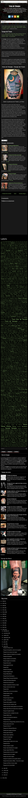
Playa (23, 399)
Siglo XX (13, 415)
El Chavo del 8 (12, 304)
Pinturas (12, 397)
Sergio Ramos (25, 414)
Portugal (2, 401)
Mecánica (16, 372)
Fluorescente (3, 319)
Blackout (2, 263)
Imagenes (24, 340)
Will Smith (5, 445)
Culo (19, 292)
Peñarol (14, 393)
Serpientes (6, 415)
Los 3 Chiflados (9, 361)
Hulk (9, 340)
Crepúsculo (5, 289)
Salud (12, 411)
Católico (17, 275)
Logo (22, 360)
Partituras (15, 390)
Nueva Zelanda (7, 385)
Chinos (11, 280)
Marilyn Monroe (18, 369)
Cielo (4, 281)
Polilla (14, 400)
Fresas (10, 324)
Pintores (8, 397)
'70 (1, 241)
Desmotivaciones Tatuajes (21, 295)
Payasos (9, 392)
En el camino (9, 309)
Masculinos (24, 371)
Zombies (22, 446)
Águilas (23, 244)
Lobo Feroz (16, 360)
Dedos (12, 294)
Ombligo (6, 386)
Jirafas (19, 348)
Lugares (2, 364)
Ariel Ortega (7, 253)
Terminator (2, 432)
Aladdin (8, 245)
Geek (26, 326)
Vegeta (25, 439)
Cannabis (9, 271)
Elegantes (20, 308)
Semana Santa (13, 414)
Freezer (7, 324)
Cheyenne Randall (21, 277)
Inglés (6, 342)
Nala (20, 380)
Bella (16, 260)
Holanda (8, 337)
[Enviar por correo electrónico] (2, 140)
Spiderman (3, 419)
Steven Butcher (10, 420)
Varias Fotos (18, 439)
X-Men (6, 446)
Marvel (4, 371)
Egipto (7, 304)
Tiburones (19, 433)
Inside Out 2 (20, 342)
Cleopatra (14, 282)
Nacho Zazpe (13, 380)
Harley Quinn (6, 333)
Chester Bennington (13, 277)
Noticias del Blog (23, 384)
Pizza (13, 399)
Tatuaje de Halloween (12, 499)
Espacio (21, 311)
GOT (17, 329)
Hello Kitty (10, 334)
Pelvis (9, 393)
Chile (26, 278)
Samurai (2, 412)
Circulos (26, 281)
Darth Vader (15, 293)
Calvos (2, 270)
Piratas (21, 397)
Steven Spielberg (16, 420)
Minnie (11, 376)
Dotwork (17, 302)
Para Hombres (22, 389)
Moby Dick (23, 376)
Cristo (2, 290)
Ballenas (8, 258)
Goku (8, 329)
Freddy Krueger (24, 322)
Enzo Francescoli (24, 309)
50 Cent (3, 243)
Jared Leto (10, 347)
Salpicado (9, 411)
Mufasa (7, 379)
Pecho (21, 392)
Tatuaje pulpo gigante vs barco (9, 702)
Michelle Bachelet (11, 375)
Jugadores (12, 351)
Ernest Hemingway (8, 311)
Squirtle (6, 419)
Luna (12, 27)
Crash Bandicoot (24, 288)
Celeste (2, 276)
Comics (17, 285)
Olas (26, 385)
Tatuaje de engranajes (7, 737)
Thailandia (14, 432)
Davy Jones (20, 293)
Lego (18, 356)
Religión (13, 406)
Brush (8, 267)
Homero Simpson (14, 338)
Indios (14, 341)
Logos (24, 360)
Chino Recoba (8, 280)
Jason (13, 347)
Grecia (26, 329)
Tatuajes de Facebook (22, 428)
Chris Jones (19, 280)
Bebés (5, 260)
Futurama (5, 325)
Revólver (2, 407)
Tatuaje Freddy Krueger (8, 671)
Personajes (3, 395)
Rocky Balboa (17, 409)
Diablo (8, 298)
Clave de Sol (6, 282)
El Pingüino (12, 307)
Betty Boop (7, 262)
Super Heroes (8, 423)
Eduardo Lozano (21, 303)
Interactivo (5, 345)
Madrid (8, 365)
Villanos (14, 442)
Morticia (24, 378)
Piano (26, 395)
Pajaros (19, 388)
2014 (8, 241)
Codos (7, 283)
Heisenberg (2, 334)
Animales (8, 250)
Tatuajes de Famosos (5, 429)
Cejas (22, 275)
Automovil (17, 255)
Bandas (16, 258)
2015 (10, 241)
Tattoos (14, 426)
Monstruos (13, 378)
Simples (5, 416)
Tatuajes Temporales (14, 429)
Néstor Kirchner (24, 381)
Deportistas (8, 295)
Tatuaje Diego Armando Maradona (10, 678)
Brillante (25, 266)
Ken (26, 351)
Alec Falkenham (24, 245)
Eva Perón (2, 315)
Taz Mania (23, 429)
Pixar (11, 399)
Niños (5, 384)
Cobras (20, 282)
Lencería (20, 356)
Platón (20, 399)
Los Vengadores (22, 362)
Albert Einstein (15, 245)
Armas (15, 253)
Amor (16, 248)
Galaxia (9, 325)
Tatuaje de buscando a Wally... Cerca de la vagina (13, 760)
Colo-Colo (23, 283)
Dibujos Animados (22, 298)
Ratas (11, 404)
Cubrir (17, 290)
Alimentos (3, 248)
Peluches (6, 393)
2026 (25, 241)
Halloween (15, 332)
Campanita (19, 270)
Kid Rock (5, 352)
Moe (4, 378)
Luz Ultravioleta (15, 364)
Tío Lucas (4, 434)
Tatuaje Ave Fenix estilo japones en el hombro (13, 706)
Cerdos (9, 276)
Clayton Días (11, 282)
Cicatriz (26, 280)
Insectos (15, 342)
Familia (20, 315)
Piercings (7, 396)
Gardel (10, 326)
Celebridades (25, 275)
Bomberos (20, 264)
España (12, 312)
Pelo (1, 393)
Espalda (3, 312)
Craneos (20, 288)
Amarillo (9, 248)
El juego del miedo (22, 306)
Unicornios (3, 438)
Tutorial (15, 437)
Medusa (20, 372)
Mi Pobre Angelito (24, 374)
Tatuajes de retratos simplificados (14, 507)
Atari (26, 254)
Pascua (18, 390)
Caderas (17, 268)
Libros (9, 359)
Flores (25, 318)
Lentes (6, 357)
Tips (7, 434)
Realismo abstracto (9, 405)
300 (26, 241)
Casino (2, 275)
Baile (5, 258)
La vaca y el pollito (20, 355)
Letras (17, 357)
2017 (14, 241)
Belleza (19, 260)
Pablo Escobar (3, 388)
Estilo (17, 313)
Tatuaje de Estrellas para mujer (14, 154)
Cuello (20, 290)
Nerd (20, 381)
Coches (23, 282)
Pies (14, 396)
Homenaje (9, 338)
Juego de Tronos (6, 351)
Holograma (16, 337)
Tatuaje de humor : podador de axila (10, 713)
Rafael (2, 404)
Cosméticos (7, 288)
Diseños (7, 301)
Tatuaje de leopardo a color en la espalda (12, 650)
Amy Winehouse (20, 248)
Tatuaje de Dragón (12, 173)
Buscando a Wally (22, 267)
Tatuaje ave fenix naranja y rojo (9, 704)
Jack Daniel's (9, 346)
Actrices (7, 244)
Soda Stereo (7, 417)
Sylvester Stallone (18, 423)
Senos (17, 414)
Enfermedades (18, 309)
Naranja (5, 381)
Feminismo (19, 316)
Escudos (18, 311)
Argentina (3, 253)
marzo (5, 770)
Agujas (26, 244)
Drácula (20, 302)
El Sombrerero (7, 308)
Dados (11, 293)
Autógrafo (12, 255)
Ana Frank (25, 248)
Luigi (5, 364)
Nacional (17, 380)
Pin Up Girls (21, 396)
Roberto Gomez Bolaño (5, 409)
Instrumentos (3, 343)
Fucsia (23, 324)
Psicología (9, 402)
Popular (3, 451)
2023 (21, 241)
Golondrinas (12, 329)
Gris (4, 330)
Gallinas (22, 325)
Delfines (15, 294)
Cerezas (14, 276)
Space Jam (25, 417)
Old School (3, 386)
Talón (26, 423)
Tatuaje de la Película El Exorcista (15, 183)
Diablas (5, 298)
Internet (8, 345)
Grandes (23, 329)
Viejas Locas (8, 442)
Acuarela (10, 244)
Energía (13, 309)
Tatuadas (19, 426)
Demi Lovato (20, 294)
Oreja (15, 386)
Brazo (9, 26)
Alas (11, 245)
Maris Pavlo (10, 370)
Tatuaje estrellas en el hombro (9, 658)
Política (16, 400)
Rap (9, 404)
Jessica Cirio (9, 348)
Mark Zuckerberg (15, 370)
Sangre (11, 412)
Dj (20, 301)
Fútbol (2, 325)
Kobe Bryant (15, 352)
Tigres (23, 433)
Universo (12, 438)
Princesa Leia (24, 401)
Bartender (17, 259)
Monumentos (18, 378)
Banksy (23, 258)
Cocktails (2, 283)
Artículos (8, 254)
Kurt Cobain (25, 352)
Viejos (11, 442)
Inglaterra (3, 342)
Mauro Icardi (10, 372)
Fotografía (2, 321)
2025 (3, 603)
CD (20, 275)
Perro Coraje (22, 393)
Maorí (2, 367)
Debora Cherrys (7, 294)
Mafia (20, 365)
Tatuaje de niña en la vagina (9, 754)
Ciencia (7, 281)
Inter (23, 343)
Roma (2, 410)
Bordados (25, 264)
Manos (25, 366)
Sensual (20, 414)
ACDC (1, 244)
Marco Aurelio (3, 369)
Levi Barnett (25, 357)
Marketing (20, 370)
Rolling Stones (24, 409)
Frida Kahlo (14, 324)
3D (1, 243)
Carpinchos (25, 272)
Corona (25, 287)
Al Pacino (4, 245)
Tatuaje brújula (6, 695)
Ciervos (15, 281)
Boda (11, 264)
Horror (19, 338)
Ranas (7, 404)
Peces (18, 392)
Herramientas (3, 336)
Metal (8, 374)
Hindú (15, 336)
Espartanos (17, 312)
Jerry (6, 348)
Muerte (4, 379)
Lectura (15, 356)
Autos (20, 255)
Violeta (24, 442)
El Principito (16, 307)
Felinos (8, 316)
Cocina (26, 282)
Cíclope (2, 281)
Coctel (5, 283)
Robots (10, 409)
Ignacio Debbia (16, 340)
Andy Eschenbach (20, 249)
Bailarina (2, 258)
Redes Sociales (3, 406)
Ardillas (26, 252)
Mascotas (20, 371)
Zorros (25, 446)
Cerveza (17, 276)
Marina (23, 369)
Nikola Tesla (24, 383)
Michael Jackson (4, 375)
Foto (15, 26)
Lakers (8, 356)
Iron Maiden (20, 345)
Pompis (20, 400)
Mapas (4, 367)
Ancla (16, 249)
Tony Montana (19, 434)
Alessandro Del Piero (4, 246)
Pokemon (10, 400)
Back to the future (23, 257)
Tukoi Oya (12, 437)
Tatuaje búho (6, 689)
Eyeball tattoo (11, 315)
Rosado (10, 410)
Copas (17, 287)
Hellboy (6, 334)
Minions (8, 376)
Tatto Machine (19, 424)
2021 (3, 612)
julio (4, 642)
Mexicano (15, 374)
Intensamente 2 (19, 343)
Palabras (22, 388)
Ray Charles (22, 404)
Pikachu (16, 396)
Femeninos (13, 316)
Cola (9, 284)
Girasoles (23, 328)
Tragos (16, 436)
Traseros (23, 436)
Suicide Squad (18, 421)
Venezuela (2, 441)
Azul (19, 257)
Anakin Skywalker (4, 249)
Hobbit (6, 337)
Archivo (16, 451)
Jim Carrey (16, 348)
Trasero (19, 436)
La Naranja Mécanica (8, 355)
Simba (22, 415)
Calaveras (21, 268)
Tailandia (23, 423)
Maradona (20, 367)
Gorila (15, 329)
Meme (26, 372)
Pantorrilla (3, 389)
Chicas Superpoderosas (20, 278)
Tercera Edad (25, 431)
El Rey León (21, 307)
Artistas (12, 254)
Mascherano (16, 371)
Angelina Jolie (3, 250)
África (13, 244)
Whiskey (25, 443)
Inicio (3, 26)
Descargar (13, 295)
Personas (8, 395)
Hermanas (21, 334)
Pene (12, 393)
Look (26, 360)
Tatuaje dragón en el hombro (9, 660)
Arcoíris (23, 252)
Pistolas (5, 399)
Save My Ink (23, 412)
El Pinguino (7, 307)
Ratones (18, 404)
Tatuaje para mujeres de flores (9, 730)
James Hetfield (24, 346)
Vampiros (13, 439)
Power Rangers (10, 401)
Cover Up (15, 288)
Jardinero (7, 347)
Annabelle (15, 250)
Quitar (26, 402)
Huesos (24, 338)
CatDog (14, 275)
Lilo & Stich (17, 359)
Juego (2, 351)
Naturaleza (13, 381)
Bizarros (21, 262)
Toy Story (13, 436)
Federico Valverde (4, 316)
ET (26, 313)
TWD (18, 437)
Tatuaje (24, 27)
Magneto (22, 365)
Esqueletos (21, 312)
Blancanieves (6, 263)
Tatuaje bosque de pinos (8, 697)
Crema (2, 289)
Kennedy (2, 352)
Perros (26, 393)
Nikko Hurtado (19, 383)
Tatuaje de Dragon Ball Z (13, 145)
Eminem (5, 309)
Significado (17, 415)
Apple (13, 252)
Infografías (20, 341)
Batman (2, 260)
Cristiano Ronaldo (14, 289)
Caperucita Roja (20, 271)
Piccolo (2, 396)
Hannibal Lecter (20, 332)
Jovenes (26, 350)
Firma (14, 317)
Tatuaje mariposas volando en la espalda (12, 654)
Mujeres (18, 379)
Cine (23, 281)
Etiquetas (10, 451)
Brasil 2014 (13, 266)
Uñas (16, 438)
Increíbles (2, 341)
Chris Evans (15, 280)
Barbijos (2, 259)
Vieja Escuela (3, 442)
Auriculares (9, 255)
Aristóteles (12, 253)
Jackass (18, 346)
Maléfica (25, 365)
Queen (24, 402)
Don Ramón (9, 302)
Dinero (2, 299)
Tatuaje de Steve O (7, 726)
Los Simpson (16, 362)
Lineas (21, 359)
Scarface (2, 414)
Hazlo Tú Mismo (21, 333)
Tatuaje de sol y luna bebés (9, 765)
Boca (9, 264)
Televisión (12, 431)
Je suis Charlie (24, 347)
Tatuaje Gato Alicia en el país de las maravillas (13, 708)
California (25, 268)
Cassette (7, 275)
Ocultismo (19, 385)
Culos (21, 292)
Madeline (20, 364)
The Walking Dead (11, 433)
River (26, 407)
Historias (2, 337)
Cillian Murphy (19, 281)
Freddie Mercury (18, 322)
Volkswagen (8, 443)
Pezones (23, 395)
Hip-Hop (19, 336)
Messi (5, 374)
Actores (4, 244)
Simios (2, 416)
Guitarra (14, 330)
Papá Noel (13, 389)
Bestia (4, 262)
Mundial (21, 379)
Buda (10, 267)
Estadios (25, 312)
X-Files (3, 446)
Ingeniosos (25, 341)
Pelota (3, 393)
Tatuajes (4, 28)
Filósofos (11, 317)
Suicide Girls (12, 421)
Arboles (19, 252)
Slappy (23, 416)
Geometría (9, 328)
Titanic (7, 28)
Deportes (2, 295)
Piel (4, 396)
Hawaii (16, 333)
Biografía (17, 262)
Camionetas (15, 270)
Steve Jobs (2, 420)
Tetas (8, 432)
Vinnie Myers (18, 442)
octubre (5, 635)
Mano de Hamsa (21, 366)
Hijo (9, 336)
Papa (8, 389)
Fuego (26, 324)
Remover (19, 406)
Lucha (26, 362)
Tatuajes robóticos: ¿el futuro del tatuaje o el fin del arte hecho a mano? (17, 491)
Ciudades (2, 282)
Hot (22, 338)
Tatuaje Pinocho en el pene (13, 523)
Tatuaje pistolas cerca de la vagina (10, 752)
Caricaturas (10, 272)
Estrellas (20, 313)
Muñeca (25, 379)
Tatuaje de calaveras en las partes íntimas (12, 758)
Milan (19, 375)
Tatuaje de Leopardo (7, 656)
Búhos (17, 267)
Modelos (2, 378)
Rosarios (13, 410)
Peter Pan (17, 395)
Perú (11, 395)
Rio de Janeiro (18, 407)
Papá (10, 389)
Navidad (17, 381)
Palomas (25, 388)
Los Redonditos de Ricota (8, 362)
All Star (6, 248)
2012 (3, 778)
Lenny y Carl (3, 357)
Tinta (2, 434)
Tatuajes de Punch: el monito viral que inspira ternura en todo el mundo (17, 549)
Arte (26, 253)
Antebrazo (20, 250)
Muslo (9, 380)
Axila (10, 257)
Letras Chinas (20, 357)
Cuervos (12, 292)
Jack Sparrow (13, 346)
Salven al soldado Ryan (23, 411)
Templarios (20, 431)
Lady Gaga (5, 356)
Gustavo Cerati (24, 330)
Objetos (11, 385)
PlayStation (3, 400)
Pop (23, 400)
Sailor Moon (5, 411)
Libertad (6, 359)
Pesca (14, 395)
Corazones (21, 287)
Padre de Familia (14, 388)
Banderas (20, 258)
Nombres (11, 384)
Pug (12, 402)
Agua (21, 244)
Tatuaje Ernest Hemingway (8, 676)
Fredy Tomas (3, 324)
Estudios (24, 313)
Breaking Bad (21, 266)
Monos (9, 378)
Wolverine (14, 445)
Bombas (17, 264)
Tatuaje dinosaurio (7, 663)
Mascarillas (11, 371)
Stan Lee (10, 419)
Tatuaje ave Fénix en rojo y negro (10, 763)
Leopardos (13, 357)
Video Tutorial (16, 441)
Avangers (23, 255)
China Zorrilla (3, 280)
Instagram (25, 342)
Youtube (15, 446)
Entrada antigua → (23, 193)
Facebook (16, 315)
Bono (23, 264)
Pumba (17, 402)
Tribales (2, 437)
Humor (12, 340)
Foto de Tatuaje (19, 26)
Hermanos (25, 334)
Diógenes (9, 299)
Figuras (6, 317)
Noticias (18, 384)
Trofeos (6, 437)
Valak (10, 439)
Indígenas (6, 341)
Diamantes (12, 298)
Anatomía (9, 249)
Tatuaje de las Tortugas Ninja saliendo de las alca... (14, 721)
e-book (17, 303)
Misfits (14, 376)
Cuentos (23, 290)
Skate (16, 416)
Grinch (2, 330)
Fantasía (23, 315)
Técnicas (2, 431)
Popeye (25, 400)
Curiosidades (3, 293)
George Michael (14, 328)
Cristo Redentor (5, 290)
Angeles (25, 249)
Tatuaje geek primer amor (8, 724)
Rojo (21, 409)
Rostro (19, 410)
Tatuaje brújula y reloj (7, 693)
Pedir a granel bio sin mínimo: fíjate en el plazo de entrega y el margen (16, 539)
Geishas (2, 328)
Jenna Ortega (3, 348)
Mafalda (17, 365)
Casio (4, 275)
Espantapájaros (8, 312)
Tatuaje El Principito (7, 669)
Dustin (14, 303)
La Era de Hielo (16, 354)
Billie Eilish (14, 262)
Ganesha (7, 326)
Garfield (13, 326)
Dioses (16, 299)
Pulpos (14, 402)
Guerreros (10, 330)
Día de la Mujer (17, 297)
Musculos (2, 380)
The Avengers (18, 432)
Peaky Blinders (14, 392)
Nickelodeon (9, 383)
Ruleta (22, 410)
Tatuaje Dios (6, 667)
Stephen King (25, 419)
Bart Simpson (13, 259)
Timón (26, 433)
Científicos (11, 281)
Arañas (16, 252)
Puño (21, 402)
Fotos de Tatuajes (14, 6)
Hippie (22, 336)
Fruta (17, 324)
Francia (26, 321)
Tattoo (15, 27)
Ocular (16, 385)
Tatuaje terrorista (6, 719)
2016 (12, 241)
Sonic (16, 417)
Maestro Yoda (12, 365)
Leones (9, 357)
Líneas (24, 359)
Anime (12, 250)
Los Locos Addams (22, 361)
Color (12, 26)
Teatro (26, 429)
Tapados (13, 424)
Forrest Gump (9, 319)
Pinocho (5, 397)
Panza (6, 389)
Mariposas (5, 370)
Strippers (5, 421)
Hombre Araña (21, 337)
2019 (16, 241)
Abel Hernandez (18, 243)
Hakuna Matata (10, 332)
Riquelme (23, 407)
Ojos (24, 385)
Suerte (8, 421)
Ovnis (26, 386)
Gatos (16, 326)
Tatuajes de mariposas (12, 475)
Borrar (2, 266)
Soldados (13, 417)
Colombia (4, 285)
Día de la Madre (11, 297)
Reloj (16, 406)
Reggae (9, 406)
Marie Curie (8, 369)
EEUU (4, 304)
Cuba (11, 290)
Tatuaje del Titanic (7, 31)
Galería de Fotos (15, 325)
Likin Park (13, 359)
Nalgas (23, 380)
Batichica (25, 259)
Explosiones (7, 315)
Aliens (26, 246)
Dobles (2, 302)
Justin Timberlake (18, 351)
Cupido (26, 292)
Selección (8, 414)
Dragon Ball (24, 302)
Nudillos (2, 385)
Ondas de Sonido (11, 386)
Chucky (23, 280)
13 (2, 241)
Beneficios (25, 260)
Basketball (22, 259)
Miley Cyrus (22, 375)
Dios (12, 299)
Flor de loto (21, 317)
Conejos (5, 287)
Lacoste (2, 356)
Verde (12, 441)
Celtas (7, 276)
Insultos (7, 343)
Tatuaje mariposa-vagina (8, 745)
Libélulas (2, 359)
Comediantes (13, 285)
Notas (15, 384)
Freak (14, 322)
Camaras (5, 270)
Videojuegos (21, 441)
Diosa (14, 299)
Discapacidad (20, 299)
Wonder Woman (19, 445)
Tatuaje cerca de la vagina (8, 756)
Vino (21, 442)
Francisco (2, 322)
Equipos (2, 311)
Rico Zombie (10, 407)
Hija (7, 336)
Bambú (13, 258)
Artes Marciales (3, 254)
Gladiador (2, 329)
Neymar (5, 383)
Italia (2, 346)
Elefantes (17, 308)
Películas (25, 392)
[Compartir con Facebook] (6, 140)
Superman (13, 423)
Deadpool (2, 294)
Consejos (8, 287)
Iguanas (20, 340)
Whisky (2, 445)
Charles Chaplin (22, 276)
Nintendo (2, 384)
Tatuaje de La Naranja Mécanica (10, 728)
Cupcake (23, 292)
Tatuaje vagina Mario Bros (8, 750)
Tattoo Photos (19, 27)
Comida (20, 285)
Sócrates (2, 417)
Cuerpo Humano (7, 292)
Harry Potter (11, 333)
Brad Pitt (7, 266)
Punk (19, 402)
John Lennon (6, 350)
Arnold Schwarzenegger (21, 253)
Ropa (8, 410)
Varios (22, 440)
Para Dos (17, 389)
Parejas (10, 391)
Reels (7, 406)
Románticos (5, 410)
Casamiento (25, 273)
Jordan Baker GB (17, 350)
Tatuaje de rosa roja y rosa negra (10, 652)
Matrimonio (3, 372)
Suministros (23, 421)
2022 (18, 241)
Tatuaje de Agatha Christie (8, 711)
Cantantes (14, 271)
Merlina (2, 374)
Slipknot (25, 416)
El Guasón (17, 306)
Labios (26, 355)
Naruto (9, 381)
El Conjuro (24, 304)
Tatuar (20, 429)
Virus (4, 443)
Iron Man (24, 345)
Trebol (26, 436)
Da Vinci (7, 293)
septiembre (6, 637)
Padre (10, 388)
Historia (25, 336)
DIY (19, 301)
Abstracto (22, 243)
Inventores (13, 345)
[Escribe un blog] (3, 140)
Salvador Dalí (16, 411)
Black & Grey (25, 262)
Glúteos (5, 329)
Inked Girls (11, 342)
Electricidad (12, 308)
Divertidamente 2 (15, 301)
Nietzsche (14, 383)
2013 (6, 241)
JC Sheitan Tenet (19, 347)
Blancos (20, 263)
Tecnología (7, 431)
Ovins (24, 386)
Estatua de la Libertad (11, 313)
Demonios (25, 294)
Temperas (16, 431)
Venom (6, 441)
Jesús (13, 349)
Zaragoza (18, 446)
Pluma (6, 400)
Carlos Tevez (21, 272)
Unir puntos (8, 438)
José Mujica (22, 350)
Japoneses (3, 347)
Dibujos (16, 298)
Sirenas (8, 416)
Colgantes (17, 283)
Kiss (11, 352)
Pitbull (8, 399)
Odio (22, 385)
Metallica (11, 374)
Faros (26, 315)
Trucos (9, 437)
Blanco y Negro (14, 263)
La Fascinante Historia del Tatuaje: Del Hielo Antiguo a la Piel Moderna (17, 515)
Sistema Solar (12, 416)
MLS (20, 376)
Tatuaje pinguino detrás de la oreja (10, 741)
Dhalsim (6, 297)
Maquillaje (8, 367)
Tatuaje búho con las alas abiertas (10, 691)
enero (5, 774)
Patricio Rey (22, 390)
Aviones (7, 257)
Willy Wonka (9, 445)
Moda (26, 376)
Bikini (10, 262)
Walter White (18, 443)
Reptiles (22, 406)
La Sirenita (15, 355)
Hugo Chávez (6, 340)
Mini (6, 376)
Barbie (26, 258)
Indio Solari (10, 341)
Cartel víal (13, 273)
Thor (16, 433)
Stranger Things (21, 420)
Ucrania (26, 437)
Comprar (23, 285)
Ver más (6, 152)
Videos (25, 441)
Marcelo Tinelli (24, 367)
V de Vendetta (24, 438)
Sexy (10, 415)
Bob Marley (6, 264)
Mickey (16, 375)
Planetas (16, 399)
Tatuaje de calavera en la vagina (14, 531)
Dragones (3, 303)
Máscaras (7, 371)
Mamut (5, 366)
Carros (7, 273)
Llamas (13, 360)
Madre (23, 364)
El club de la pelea (18, 304)
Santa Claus (15, 412)
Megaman (23, 372)
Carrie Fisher (3, 273)
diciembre (6, 631)
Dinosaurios (5, 299)
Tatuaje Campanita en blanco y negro (11, 684)
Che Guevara (5, 277)
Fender (22, 316)
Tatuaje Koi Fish (6, 743)
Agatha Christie (17, 244)
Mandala (8, 366)
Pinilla (2, 397)
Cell (4, 276)
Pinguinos (25, 396)
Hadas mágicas (4, 332)
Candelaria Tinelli (4, 271)
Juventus (23, 351)
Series (2, 415)
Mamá (2, 366)
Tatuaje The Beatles (7, 700)
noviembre (6, 633)
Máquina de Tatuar (14, 367)
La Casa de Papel (11, 354)
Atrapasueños (3, 255)
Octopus (14, 385)
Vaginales (3, 440)
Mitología (17, 376)
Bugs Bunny (14, 267)
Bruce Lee (2, 267)
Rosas (16, 410)
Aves (5, 257)
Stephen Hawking (19, 419)
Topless (23, 434)
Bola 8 (14, 264)
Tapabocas (8, 424)
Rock (13, 409)
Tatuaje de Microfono (12, 164)
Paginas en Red (8, 796)
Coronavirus (3, 288)
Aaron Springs (8, 243)
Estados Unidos (4, 313)
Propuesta (6, 402)
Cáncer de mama (24, 270)
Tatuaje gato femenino (8, 732)
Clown (18, 282)
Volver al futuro (12, 443)
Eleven (24, 308)
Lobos (20, 360)
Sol (10, 417)
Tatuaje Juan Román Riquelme (9, 680)
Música (5, 380)
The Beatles (23, 432)
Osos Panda (21, 386)
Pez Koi (20, 395)
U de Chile (21, 437)
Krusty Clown (20, 352)
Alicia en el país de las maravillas (17, 246)
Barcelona (6, 259)
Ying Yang (12, 446)
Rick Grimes (6, 407)
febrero (5, 772)
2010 (4, 241)
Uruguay (19, 438)
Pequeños (18, 393)
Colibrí (21, 283)
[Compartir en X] (5, 140)
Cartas (10, 273)
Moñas (22, 378)
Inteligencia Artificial (13, 343)
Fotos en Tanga (21, 321)
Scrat (5, 414)
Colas (15, 283)
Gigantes (19, 328)
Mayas (13, 372)
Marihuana (13, 369)
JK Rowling (22, 348)
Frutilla (20, 324)
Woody (23, 445)
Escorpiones (14, 311)
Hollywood (12, 337)
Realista (22, 405)
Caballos (6, 268)
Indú (17, 341)
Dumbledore (11, 303)
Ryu (24, 410)
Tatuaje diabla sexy (7, 715)
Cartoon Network (19, 273)
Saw (26, 412)
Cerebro (11, 276)
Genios (5, 328)
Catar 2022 (11, 275)
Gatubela (18, 326)
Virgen (2, 443)
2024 (23, 241)
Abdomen (13, 243)
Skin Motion (20, 416)
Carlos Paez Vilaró (16, 272)
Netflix (2, 383)
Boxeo (4, 266)
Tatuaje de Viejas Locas (8, 647)
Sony (22, 417)
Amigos (13, 248)
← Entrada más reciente (6, 193)
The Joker (5, 433)
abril (4, 768)
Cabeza (13, 268)
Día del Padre (22, 297)
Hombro (8, 27)
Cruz (9, 290)
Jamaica (20, 346)
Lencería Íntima (24, 356)
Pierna (10, 396)
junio (5, 644)
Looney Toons (3, 361)
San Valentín (6, 412)
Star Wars (14, 419)
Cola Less (12, 283)
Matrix (6, 372)
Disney (10, 301)
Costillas (10, 288)
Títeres (12, 434)
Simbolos (25, 415)
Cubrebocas (14, 290)
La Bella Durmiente (4, 354)
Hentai (17, 334)
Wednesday (22, 443)
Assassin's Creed (17, 254)
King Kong (9, 352)
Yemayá (9, 446)
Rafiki (4, 404)
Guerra (6, 330)
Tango (5, 424)
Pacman (7, 388)
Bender (22, 260)
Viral (26, 442)
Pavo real (6, 392)
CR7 (17, 288)
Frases (11, 323)
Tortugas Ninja (8, 436)
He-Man (25, 333)
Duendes (6, 303)
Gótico (19, 329)
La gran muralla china (23, 354)
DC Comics (25, 293)
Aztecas (16, 257)
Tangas (2, 424)
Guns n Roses (18, 330)
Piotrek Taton (16, 397)
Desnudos (3, 297)
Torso (26, 435)
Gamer (5, 326)
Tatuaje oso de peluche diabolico (10, 717)
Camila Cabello (9, 270)
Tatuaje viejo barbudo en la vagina (10, 747)
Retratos (25, 406)
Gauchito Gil (23, 326)
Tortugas (2, 436)
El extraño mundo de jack (9, 306)
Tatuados (2, 428)
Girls (26, 328)
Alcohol (20, 245)
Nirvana (8, 384)
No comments (12, 36)
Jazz (15, 347)
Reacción (25, 404)
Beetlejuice (13, 260)
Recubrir (25, 405)
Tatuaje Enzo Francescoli (8, 682)
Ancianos (13, 249)
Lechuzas (12, 356)
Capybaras (6, 272)
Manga (11, 366)
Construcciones (13, 287)
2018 (3, 618)
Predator (15, 401)
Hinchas (12, 336)
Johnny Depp (11, 350)
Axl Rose (12, 257)
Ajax (1, 245)
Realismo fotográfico (16, 405)
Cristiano (8, 289)
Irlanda (16, 345)
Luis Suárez (8, 364)
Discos (23, 299)
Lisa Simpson (5, 360)
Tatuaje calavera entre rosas (9, 687)
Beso (2, 262)
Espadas (25, 311)
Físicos (17, 317)
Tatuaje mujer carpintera (8, 734)
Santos (19, 412)
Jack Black (4, 346)
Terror (6, 432)
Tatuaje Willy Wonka (7, 673)
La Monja (2, 355)
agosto (5, 639)
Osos (18, 386)
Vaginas (7, 440)
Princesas (2, 402)
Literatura (9, 360)
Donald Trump (13, 302)
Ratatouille (14, 404)
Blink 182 (24, 263)
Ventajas (8, 441)
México (18, 374)
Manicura (15, 366)
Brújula (5, 267)
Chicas (13, 278)
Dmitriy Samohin (24, 301)
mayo (5, 646)
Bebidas (9, 260)
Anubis (7, 252)
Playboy (26, 399)
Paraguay (7, 390)
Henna (14, 334)
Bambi (11, 258)
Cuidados (16, 292)
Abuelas (26, 243)
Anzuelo (10, 252)
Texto (11, 432)
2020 (3, 614)
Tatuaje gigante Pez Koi (8, 665)
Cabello (10, 268)
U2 (23, 437)
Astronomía (23, 254)
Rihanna (14, 407)
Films (9, 317)
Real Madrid (3, 405)
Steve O (5, 420)
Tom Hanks (15, 434)
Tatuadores (24, 426)
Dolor (5, 302)
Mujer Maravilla (13, 379)
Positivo (6, 401)
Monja (7, 378)
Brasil (10, 266)
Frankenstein (6, 322)
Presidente (19, 401)
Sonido (19, 417)
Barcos (6, 26)
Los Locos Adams (16, 361)
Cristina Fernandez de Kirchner (22, 289)
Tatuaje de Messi (6, 558)
